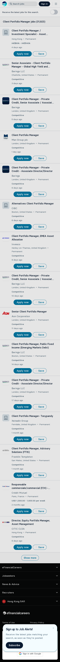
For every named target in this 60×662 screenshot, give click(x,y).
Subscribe (14, 645)
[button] (30, 331)
